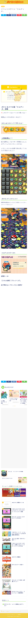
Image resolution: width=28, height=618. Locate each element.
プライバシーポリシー (11, 614)
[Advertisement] (14, 33)
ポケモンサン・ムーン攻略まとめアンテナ (14, 605)
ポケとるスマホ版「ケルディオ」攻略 (15, 92)
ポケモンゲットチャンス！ (14, 97)
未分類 (3, 6)
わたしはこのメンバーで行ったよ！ (16, 94)
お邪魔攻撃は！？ (12, 95)
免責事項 (19, 614)
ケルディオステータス (13, 99)
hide (19, 87)
